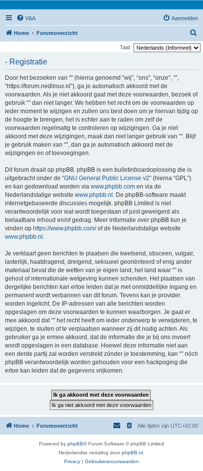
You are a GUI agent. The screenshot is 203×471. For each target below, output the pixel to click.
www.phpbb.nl (94, 194)
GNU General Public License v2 (106, 178)
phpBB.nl (132, 452)
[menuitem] (25, 18)
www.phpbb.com (113, 186)
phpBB (75, 443)
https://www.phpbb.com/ (64, 228)
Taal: (125, 47)
